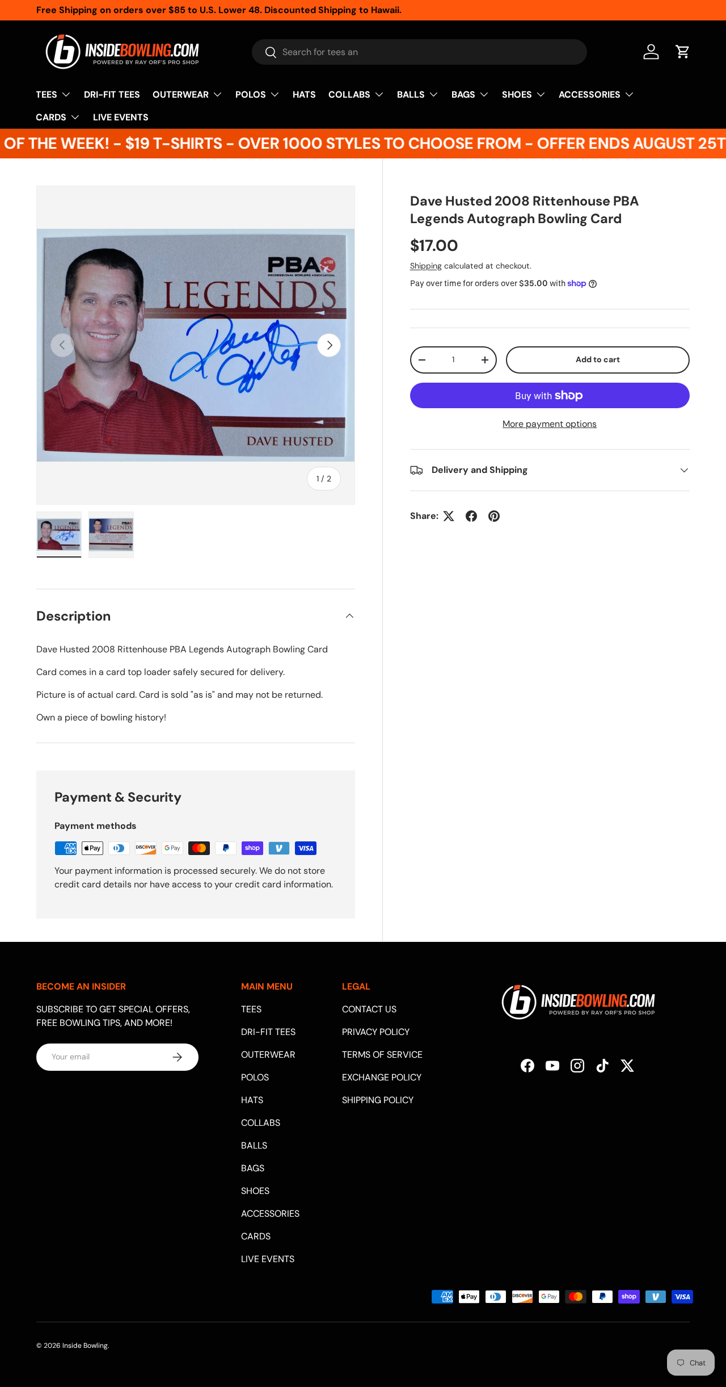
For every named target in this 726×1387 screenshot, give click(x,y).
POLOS (250, 94)
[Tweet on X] (448, 516)
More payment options (550, 424)
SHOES (517, 94)
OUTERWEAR (181, 94)
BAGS (463, 94)
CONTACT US (369, 1009)
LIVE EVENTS (121, 117)
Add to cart (598, 360)
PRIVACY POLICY (376, 1032)
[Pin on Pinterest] (494, 516)
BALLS (411, 94)
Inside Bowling (85, 1345)
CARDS (51, 117)
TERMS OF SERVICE (382, 1055)
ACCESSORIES (590, 94)
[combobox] (419, 52)
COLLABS (349, 94)
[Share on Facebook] (471, 516)
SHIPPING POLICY (377, 1100)
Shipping (426, 266)
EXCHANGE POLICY (381, 1077)
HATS (304, 94)
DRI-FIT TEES (112, 94)
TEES (46, 94)
